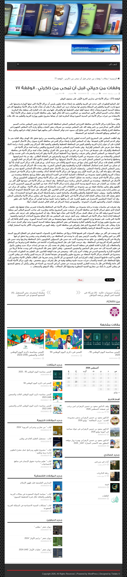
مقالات (105, 78)
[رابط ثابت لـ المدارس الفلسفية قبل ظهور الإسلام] (57, 490)
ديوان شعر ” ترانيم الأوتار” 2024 (37, 538)
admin (105, 93)
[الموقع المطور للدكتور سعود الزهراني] (95, 52)
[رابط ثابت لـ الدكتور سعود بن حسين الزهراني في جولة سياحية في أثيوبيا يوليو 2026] (115, 436)
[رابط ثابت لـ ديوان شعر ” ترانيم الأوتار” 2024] (57, 545)
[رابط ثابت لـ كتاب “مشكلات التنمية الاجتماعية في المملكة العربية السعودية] (57, 513)
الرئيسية (113, 78)
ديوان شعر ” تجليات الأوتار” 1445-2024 (35, 549)
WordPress (93, 574)
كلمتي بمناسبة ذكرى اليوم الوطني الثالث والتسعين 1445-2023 (27, 353)
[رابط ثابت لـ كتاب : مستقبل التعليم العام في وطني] (57, 446)
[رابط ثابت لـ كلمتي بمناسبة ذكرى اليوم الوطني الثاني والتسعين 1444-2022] (57, 413)
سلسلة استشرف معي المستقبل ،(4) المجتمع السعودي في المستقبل (28, 292)
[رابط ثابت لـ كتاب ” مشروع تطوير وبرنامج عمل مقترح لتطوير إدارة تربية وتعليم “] (57, 457)
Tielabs (114, 574)
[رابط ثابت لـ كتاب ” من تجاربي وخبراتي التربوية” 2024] (57, 434)
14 (69, 378)
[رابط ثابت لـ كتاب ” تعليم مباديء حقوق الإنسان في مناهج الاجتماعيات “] (57, 468)
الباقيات (105, 496)
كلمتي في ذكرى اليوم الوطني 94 (66, 352)
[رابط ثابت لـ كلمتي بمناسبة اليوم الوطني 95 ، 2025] (101, 348)
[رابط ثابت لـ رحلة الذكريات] (115, 480)
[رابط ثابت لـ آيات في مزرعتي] (115, 469)
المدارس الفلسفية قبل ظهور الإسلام (35, 483)
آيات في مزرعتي (101, 462)
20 (76, 382)
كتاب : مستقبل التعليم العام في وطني (35, 438)
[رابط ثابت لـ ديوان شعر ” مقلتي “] (57, 534)
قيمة (107, 484)
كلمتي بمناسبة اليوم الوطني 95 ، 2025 (35, 372)
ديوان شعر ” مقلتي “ (42, 527)
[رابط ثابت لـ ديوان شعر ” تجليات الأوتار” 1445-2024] (57, 557)
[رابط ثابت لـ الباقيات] (115, 503)
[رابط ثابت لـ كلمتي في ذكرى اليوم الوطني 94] (63, 348)
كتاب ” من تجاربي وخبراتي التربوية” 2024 (34, 427)
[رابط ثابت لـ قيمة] (115, 492)
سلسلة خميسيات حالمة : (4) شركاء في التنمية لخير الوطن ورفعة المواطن (102, 292)
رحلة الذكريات (103, 473)
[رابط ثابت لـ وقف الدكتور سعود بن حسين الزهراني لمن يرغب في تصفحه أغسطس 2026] (115, 413)
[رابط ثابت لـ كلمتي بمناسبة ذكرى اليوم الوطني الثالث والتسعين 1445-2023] (25, 348)
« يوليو (117, 392)
